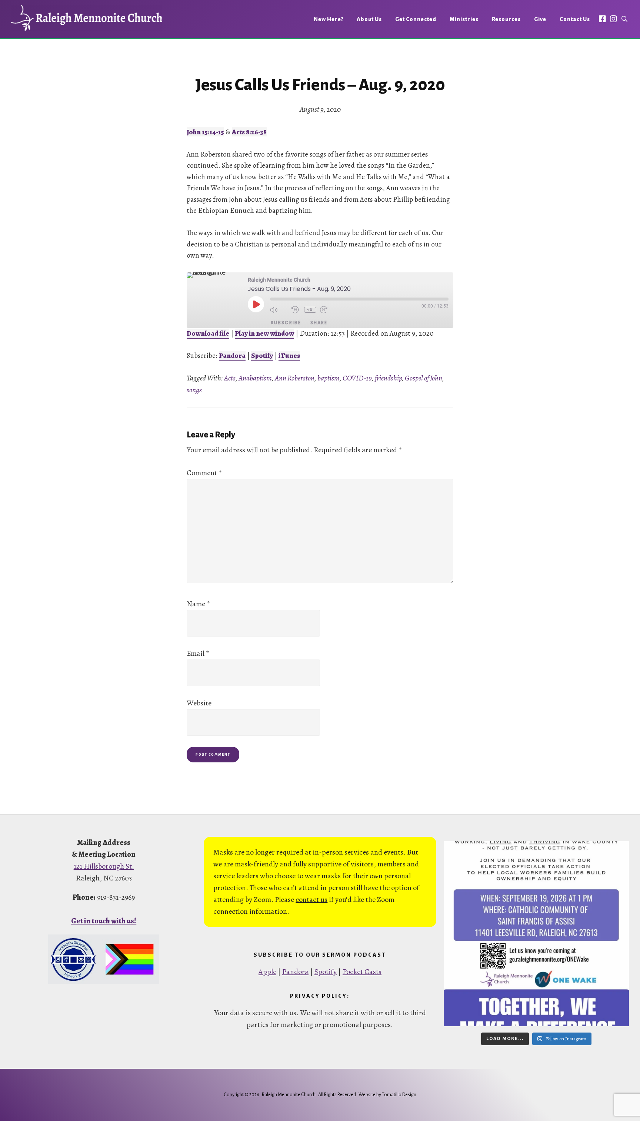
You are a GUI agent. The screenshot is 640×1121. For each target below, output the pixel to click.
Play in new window (264, 333)
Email (198, 653)
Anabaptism (255, 378)
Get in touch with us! (103, 921)
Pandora (232, 355)
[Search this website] (624, 19)
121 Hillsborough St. (104, 866)
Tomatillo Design (399, 1094)
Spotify (262, 355)
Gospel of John (423, 378)
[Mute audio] (279, 310)
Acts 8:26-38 (249, 132)
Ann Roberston (294, 378)
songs (194, 390)
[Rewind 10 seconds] (295, 310)
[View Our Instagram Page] (614, 18)
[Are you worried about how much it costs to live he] (536, 933)
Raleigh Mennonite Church (86, 18)
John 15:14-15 (205, 132)
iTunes (289, 355)
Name (198, 604)
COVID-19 (357, 378)
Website (199, 703)
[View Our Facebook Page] (602, 18)
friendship (388, 378)
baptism (328, 378)
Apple (267, 972)
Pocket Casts (362, 972)
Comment (204, 473)
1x (310, 310)
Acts (230, 378)
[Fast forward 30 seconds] (329, 310)
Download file (208, 333)
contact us (311, 899)
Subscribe (286, 322)
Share (318, 322)
